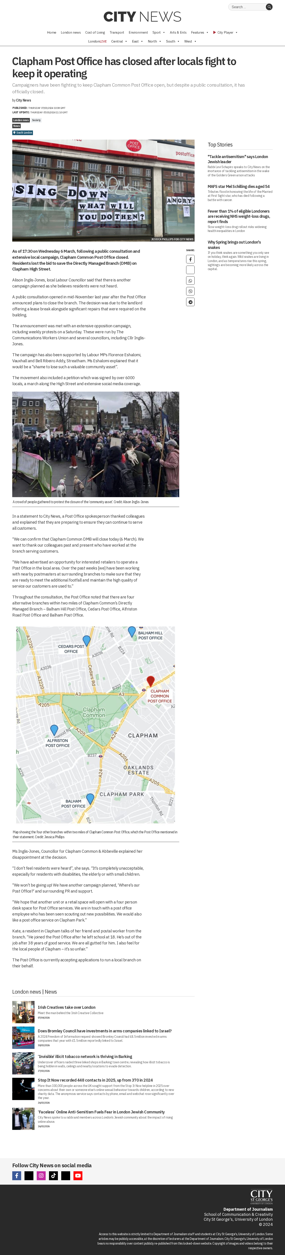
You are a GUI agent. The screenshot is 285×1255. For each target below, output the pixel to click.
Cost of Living (95, 32)
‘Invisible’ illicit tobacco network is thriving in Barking (85, 1056)
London (97, 41)
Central (117, 41)
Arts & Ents (178, 32)
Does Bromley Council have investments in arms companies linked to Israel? (105, 1030)
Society (36, 120)
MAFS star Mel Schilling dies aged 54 (239, 186)
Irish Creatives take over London (66, 1007)
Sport (157, 32)
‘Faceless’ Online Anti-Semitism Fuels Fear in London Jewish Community (101, 1112)
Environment (138, 32)
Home (51, 32)
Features (197, 32)
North (152, 41)
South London (24, 132)
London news (71, 32)
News (16, 126)
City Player (225, 32)
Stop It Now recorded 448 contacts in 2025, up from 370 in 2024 (95, 1080)
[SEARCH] (269, 7)
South (170, 41)
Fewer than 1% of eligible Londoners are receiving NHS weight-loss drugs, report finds (239, 216)
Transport (117, 32)
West (188, 41)
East (135, 41)
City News (23, 100)
